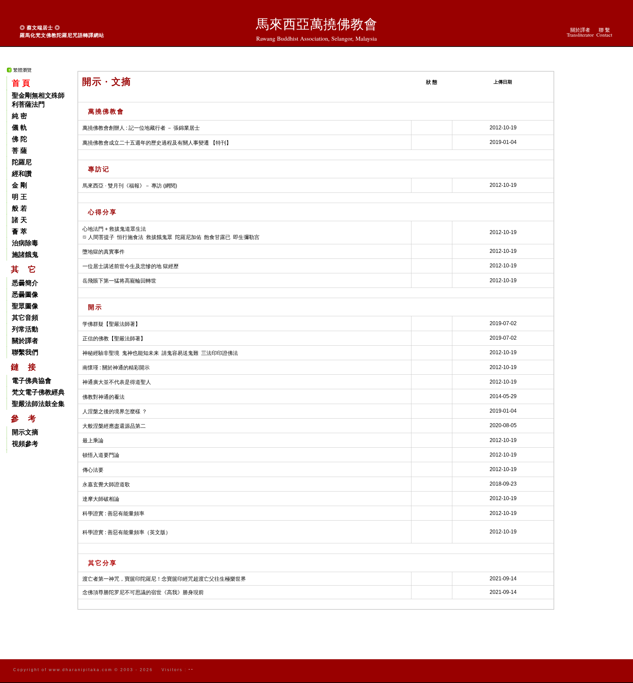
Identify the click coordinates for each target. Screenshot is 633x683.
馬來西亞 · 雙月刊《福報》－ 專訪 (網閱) (129, 185)
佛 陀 (19, 139)
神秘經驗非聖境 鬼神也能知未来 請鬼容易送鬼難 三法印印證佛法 (160, 353)
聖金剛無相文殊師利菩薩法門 (38, 100)
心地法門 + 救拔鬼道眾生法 (114, 229)
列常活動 (25, 329)
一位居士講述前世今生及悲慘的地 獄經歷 (130, 266)
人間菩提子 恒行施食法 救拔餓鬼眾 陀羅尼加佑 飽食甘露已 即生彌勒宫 (173, 237)
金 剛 (19, 185)
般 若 (19, 208)
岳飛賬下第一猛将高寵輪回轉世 (119, 281)
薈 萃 (19, 231)
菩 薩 (19, 150)
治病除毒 (25, 243)
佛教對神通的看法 (103, 397)
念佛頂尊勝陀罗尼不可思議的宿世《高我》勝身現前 (143, 592)
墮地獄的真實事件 (103, 252)
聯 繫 (604, 32)
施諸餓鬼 (25, 254)
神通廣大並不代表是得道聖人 (116, 382)
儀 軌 (19, 127)
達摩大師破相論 (100, 499)
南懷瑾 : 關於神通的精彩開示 (116, 367)
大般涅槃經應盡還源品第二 (114, 426)
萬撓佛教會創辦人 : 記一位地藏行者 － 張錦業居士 (141, 128)
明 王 (19, 196)
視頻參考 (25, 443)
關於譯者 (580, 32)
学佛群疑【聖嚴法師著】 (111, 324)
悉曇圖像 (25, 294)
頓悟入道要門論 (100, 455)
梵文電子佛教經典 (38, 392)
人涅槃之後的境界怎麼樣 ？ (114, 411)
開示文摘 (25, 432)
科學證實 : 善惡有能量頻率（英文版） (126, 532)
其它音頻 (25, 317)
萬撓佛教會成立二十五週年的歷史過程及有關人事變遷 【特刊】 (156, 143)
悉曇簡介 (25, 283)
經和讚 (22, 173)
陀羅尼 (22, 162)
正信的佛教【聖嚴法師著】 (114, 338)
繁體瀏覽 (22, 70)
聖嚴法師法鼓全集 (38, 403)
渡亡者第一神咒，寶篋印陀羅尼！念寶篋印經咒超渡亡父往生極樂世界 (164, 579)
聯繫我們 (25, 352)
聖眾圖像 (25, 306)
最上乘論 (93, 440)
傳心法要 (93, 470)
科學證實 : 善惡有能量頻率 (113, 513)
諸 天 (19, 219)
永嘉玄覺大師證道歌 (106, 484)
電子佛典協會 (31, 380)
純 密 (19, 116)
